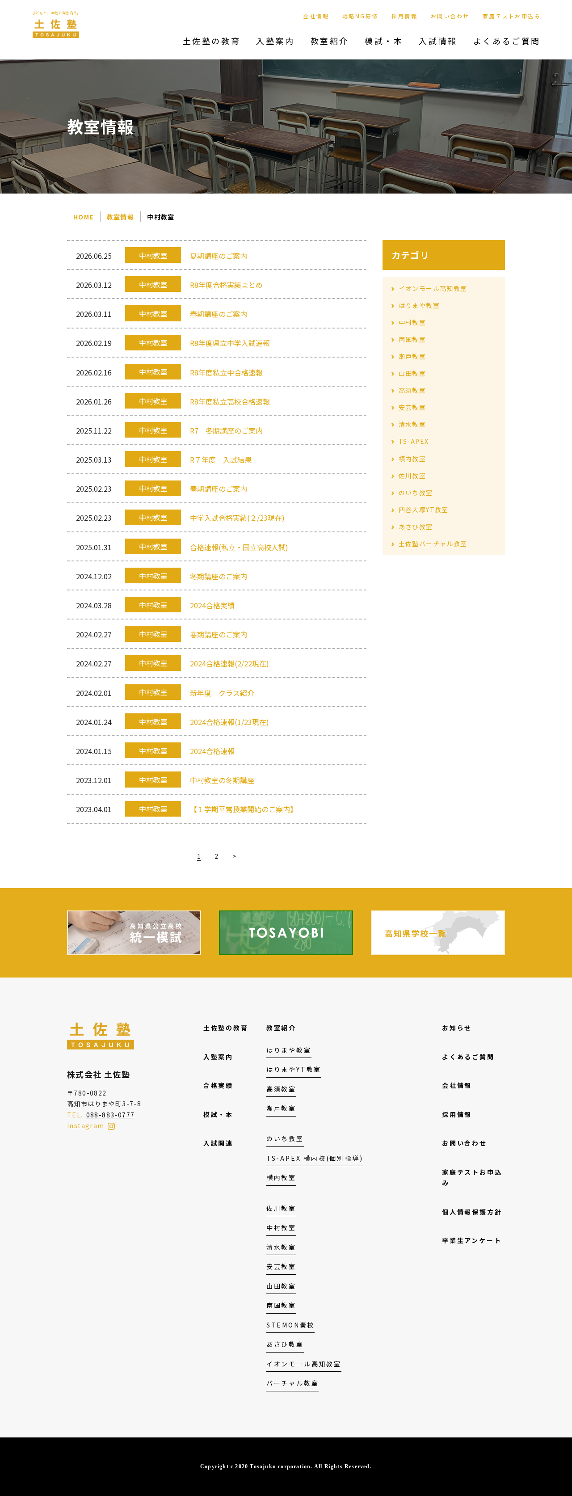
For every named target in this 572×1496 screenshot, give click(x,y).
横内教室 (412, 458)
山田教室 (412, 373)
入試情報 (438, 40)
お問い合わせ (450, 16)
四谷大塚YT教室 (424, 509)
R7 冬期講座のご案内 (226, 430)
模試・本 (384, 40)
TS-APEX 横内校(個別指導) (314, 1158)
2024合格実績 (212, 605)
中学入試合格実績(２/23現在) (237, 517)
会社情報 (316, 16)
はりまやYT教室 (293, 1069)
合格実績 (218, 1085)
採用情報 (404, 16)
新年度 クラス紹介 (222, 692)
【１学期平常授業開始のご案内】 (243, 809)
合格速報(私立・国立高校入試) (239, 547)
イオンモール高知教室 (433, 288)
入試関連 (218, 1142)
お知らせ (457, 1027)
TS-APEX (414, 441)
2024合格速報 (212, 751)
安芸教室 (412, 407)
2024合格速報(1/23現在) (229, 721)
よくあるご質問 (507, 40)
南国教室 (412, 339)
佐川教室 (412, 475)
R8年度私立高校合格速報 (230, 401)
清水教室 (412, 424)
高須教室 (412, 390)
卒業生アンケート (471, 1240)
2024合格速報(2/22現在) (229, 663)
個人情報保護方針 (472, 1211)
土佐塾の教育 (212, 40)
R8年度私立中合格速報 (226, 372)
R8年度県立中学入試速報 (230, 342)
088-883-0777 (110, 1114)
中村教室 (412, 322)
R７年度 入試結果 (221, 459)
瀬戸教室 (412, 356)
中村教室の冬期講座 (222, 780)
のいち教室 (416, 492)
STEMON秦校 (290, 1324)
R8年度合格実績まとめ (226, 284)
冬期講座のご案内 (218, 576)
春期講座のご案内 (218, 313)
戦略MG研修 (360, 16)
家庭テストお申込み (512, 16)
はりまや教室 (419, 305)
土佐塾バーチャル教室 (433, 543)
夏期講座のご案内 (218, 255)
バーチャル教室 (292, 1382)
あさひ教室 (416, 526)
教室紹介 (330, 40)
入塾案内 (275, 40)
